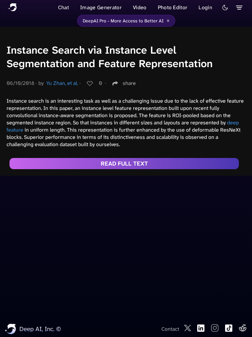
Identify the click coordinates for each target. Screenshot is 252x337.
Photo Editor (173, 7)
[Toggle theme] (225, 7)
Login (205, 7)
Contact (170, 328)
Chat (63, 7)
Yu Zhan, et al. (62, 83)
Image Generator (101, 7)
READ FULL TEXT (124, 164)
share (129, 83)
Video (140, 7)
